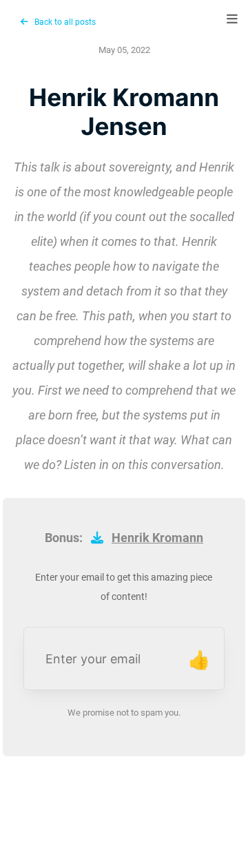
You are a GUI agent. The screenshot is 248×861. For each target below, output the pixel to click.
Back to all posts (62, 22)
